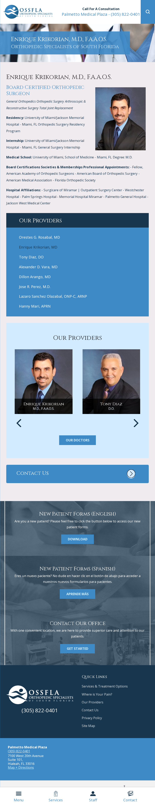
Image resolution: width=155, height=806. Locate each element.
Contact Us (90, 710)
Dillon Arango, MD (35, 276)
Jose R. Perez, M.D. (34, 286)
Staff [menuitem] (93, 800)
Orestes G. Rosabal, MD (39, 237)
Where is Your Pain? (97, 694)
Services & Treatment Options (105, 686)
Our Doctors (77, 440)
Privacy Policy (92, 718)
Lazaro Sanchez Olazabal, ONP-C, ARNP (53, 296)
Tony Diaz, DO (31, 257)
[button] (148, 12)
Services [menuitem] (56, 800)
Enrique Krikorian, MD (38, 247)
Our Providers (92, 702)
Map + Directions (21, 767)
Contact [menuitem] (130, 800)
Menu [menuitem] (19, 800)
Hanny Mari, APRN (35, 306)
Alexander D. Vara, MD (38, 266)
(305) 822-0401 (101, 14)
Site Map (88, 726)
